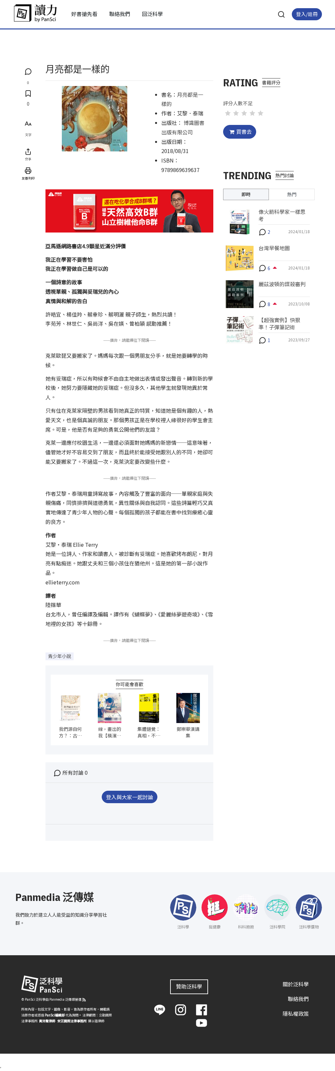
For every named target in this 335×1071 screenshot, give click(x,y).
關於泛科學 (296, 984)
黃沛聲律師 (47, 1020)
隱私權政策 (296, 1013)
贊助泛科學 (189, 986)
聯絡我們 (119, 14)
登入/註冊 (307, 13)
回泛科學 (152, 14)
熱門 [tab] (291, 194)
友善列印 (28, 178)
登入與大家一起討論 (129, 797)
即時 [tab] (246, 194)
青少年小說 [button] (59, 656)
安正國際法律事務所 (72, 1020)
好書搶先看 (84, 14)
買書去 (244, 131)
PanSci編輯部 (55, 1014)
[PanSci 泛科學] (35, 13)
